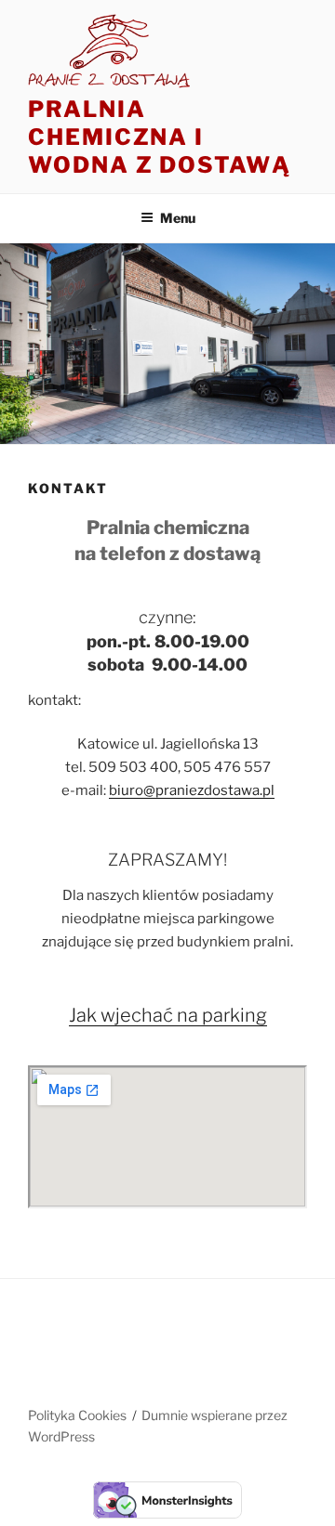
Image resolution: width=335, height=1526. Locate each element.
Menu (177, 218)
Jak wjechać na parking (168, 1015)
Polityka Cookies (77, 1415)
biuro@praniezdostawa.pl (192, 790)
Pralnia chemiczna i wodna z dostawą (159, 137)
